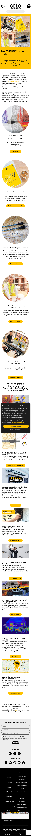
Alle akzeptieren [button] (16, 426)
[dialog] (15, 418)
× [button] (27, 405)
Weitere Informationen (18, 422)
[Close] (29, 811)
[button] (15, 430)
